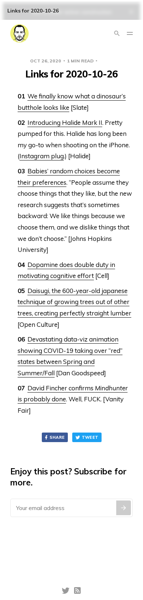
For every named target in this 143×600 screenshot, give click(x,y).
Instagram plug (41, 156)
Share (57, 437)
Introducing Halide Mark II (64, 122)
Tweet (90, 437)
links (106, 61)
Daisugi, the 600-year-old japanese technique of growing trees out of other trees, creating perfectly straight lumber (74, 302)
